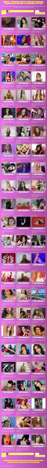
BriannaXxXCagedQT (5, 34)
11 (30, 11)
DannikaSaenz (34, 215)
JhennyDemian (34, 198)
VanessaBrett (19, 288)
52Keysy (18, 361)
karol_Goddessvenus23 (36, 343)
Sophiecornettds (34, 161)
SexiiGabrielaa (34, 379)
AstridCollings (34, 270)
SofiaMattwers (4, 198)
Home (37, 11)
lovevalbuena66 (19, 89)
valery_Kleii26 (19, 397)
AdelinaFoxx (4, 16)
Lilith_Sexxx (34, 125)
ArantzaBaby (4, 361)
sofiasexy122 (34, 397)
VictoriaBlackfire (4, 252)
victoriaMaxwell (19, 16)
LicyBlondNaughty (35, 361)
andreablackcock (20, 198)
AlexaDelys (33, 70)
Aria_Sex (18, 179)
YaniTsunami (19, 52)
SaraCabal (33, 324)
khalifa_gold (4, 215)
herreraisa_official (20, 125)
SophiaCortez (34, 143)
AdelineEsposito (4, 125)
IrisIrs (2, 343)
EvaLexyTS (18, 143)
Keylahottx (18, 34)
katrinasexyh (19, 324)
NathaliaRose (34, 288)
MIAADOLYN (19, 343)
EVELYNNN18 (4, 143)
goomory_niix (34, 234)
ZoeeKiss (3, 288)
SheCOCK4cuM (4, 70)
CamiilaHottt (19, 70)
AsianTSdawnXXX (35, 89)
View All (4, 11)
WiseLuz (33, 34)
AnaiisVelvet (4, 324)
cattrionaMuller (4, 161)
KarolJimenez (34, 307)
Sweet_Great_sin (5, 379)
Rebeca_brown (4, 234)
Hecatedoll (33, 179)
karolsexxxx (18, 379)
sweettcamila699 (4, 106)
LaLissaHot (18, 161)
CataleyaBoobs (19, 106)
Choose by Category (40, 13)
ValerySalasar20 (4, 179)
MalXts (17, 234)
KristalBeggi (4, 89)
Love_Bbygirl (4, 307)
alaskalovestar (34, 433)
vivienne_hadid (34, 252)
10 (27, 11)
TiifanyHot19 (19, 307)
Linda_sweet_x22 (20, 252)
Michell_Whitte (4, 397)
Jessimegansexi (34, 52)
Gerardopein (19, 270)
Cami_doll (3, 270)
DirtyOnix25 (33, 106)
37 (2, 13)
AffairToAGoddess (35, 16)
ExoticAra (3, 52)
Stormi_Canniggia (20, 433)
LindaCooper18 (19, 215)
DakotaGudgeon (4, 433)
